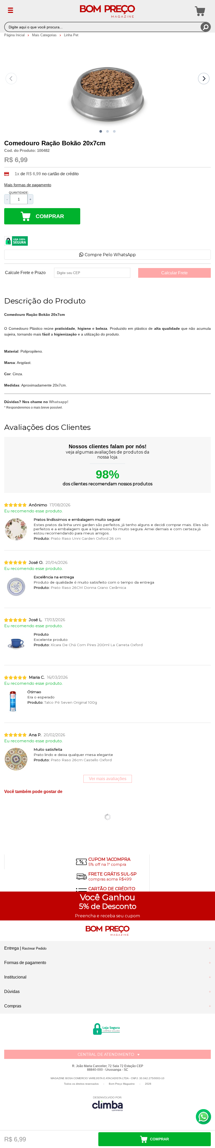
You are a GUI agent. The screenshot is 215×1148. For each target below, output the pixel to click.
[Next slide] (203, 78)
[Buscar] (205, 27)
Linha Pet (71, 35)
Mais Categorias (45, 35)
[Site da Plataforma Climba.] (107, 1103)
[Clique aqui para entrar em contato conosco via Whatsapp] (203, 1116)
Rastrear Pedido (34, 948)
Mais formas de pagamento (27, 185)
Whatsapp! (58, 402)
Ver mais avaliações (107, 778)
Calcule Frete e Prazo (25, 273)
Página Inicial (15, 35)
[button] (100, 131)
